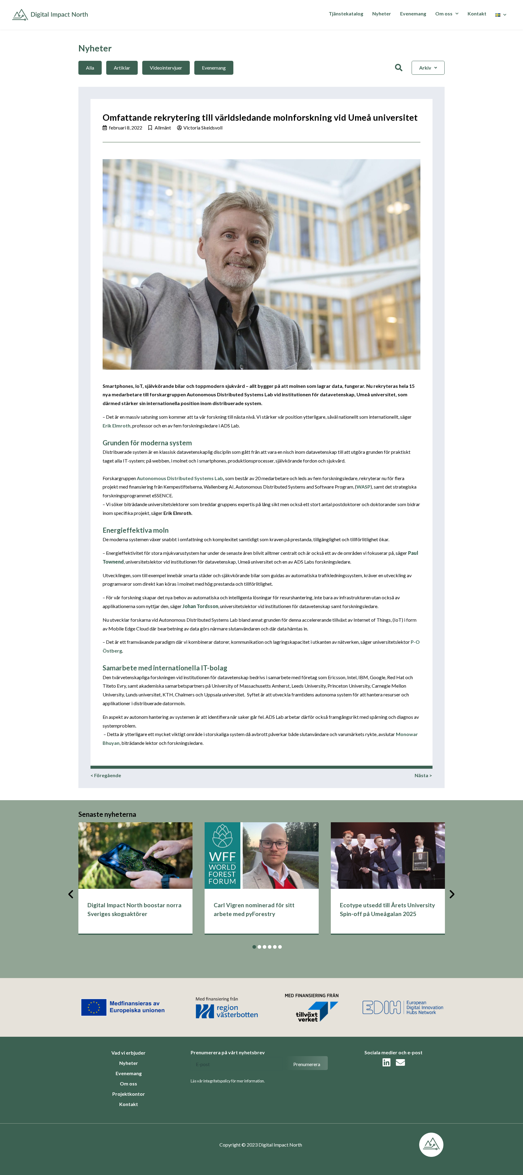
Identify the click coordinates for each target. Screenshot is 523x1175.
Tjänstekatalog (346, 13)
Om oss (128, 1083)
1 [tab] (254, 947)
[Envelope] (400, 1062)
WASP (363, 486)
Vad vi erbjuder (128, 1053)
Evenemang (413, 13)
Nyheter (381, 13)
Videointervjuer (166, 67)
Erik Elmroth (116, 425)
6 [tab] (280, 947)
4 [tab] (269, 947)
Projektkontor (128, 1094)
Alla (90, 67)
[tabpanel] (135, 878)
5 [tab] (275, 947)
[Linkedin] (386, 1062)
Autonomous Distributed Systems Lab (180, 478)
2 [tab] (259, 947)
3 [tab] (264, 947)
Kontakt (477, 13)
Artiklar (122, 67)
